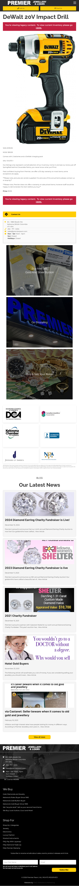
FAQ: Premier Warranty (11, 848)
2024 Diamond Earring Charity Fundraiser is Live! (37, 520)
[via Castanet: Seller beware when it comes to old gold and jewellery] (39, 696)
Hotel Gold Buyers (17, 663)
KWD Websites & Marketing (44, 883)
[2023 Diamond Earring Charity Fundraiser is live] (39, 552)
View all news (39, 737)
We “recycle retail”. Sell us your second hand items (22, 807)
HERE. (39, 28)
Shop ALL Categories (11, 825)
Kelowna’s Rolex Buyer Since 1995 (16, 797)
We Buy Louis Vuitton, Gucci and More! (18, 810)
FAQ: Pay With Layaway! (12, 841)
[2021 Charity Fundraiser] (39, 600)
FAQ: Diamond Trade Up (12, 845)
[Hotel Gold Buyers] (39, 648)
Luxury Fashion (9, 835)
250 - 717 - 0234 (13, 229)
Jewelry (6, 828)
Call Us (21, 8)
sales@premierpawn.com (17, 231)
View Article (39, 531)
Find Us (59, 8)
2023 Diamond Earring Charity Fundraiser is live (36, 568)
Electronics (7, 832)
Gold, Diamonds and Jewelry (14, 794)
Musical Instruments (11, 838)
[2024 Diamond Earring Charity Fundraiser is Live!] (39, 504)
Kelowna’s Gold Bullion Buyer (14, 801)
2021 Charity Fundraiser (21, 615)
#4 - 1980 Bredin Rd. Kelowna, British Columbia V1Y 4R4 (17, 224)
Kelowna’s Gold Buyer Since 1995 (15, 804)
